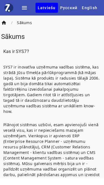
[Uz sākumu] (4, 23)
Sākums (24, 22)
